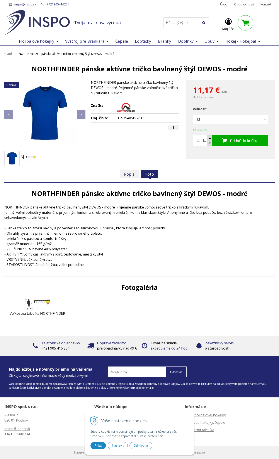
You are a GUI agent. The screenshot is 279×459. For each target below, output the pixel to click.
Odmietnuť (141, 445)
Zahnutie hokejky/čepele (205, 422)
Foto (149, 174)
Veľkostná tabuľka (199, 429)
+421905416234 (57, 4)
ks (204, 140)
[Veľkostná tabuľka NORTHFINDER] (37, 303)
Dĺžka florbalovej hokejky (205, 415)
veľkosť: (200, 109)
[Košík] (245, 22)
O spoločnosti (244, 4)
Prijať (98, 445)
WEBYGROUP (197, 452)
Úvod (224, 4)
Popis (129, 174)
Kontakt (265, 4)
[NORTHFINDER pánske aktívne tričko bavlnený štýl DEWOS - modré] (44, 112)
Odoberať (176, 372)
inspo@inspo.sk (25, 4)
